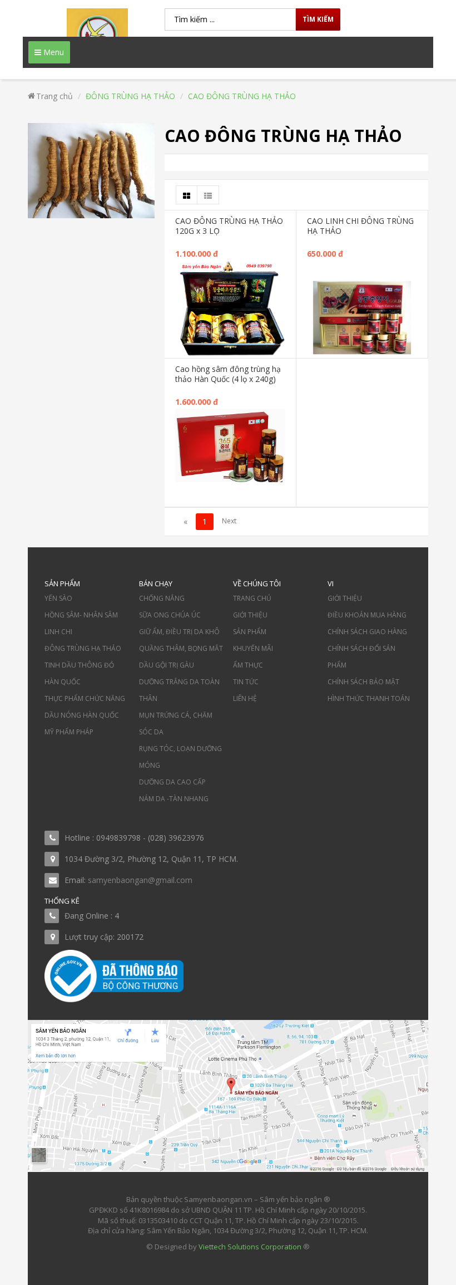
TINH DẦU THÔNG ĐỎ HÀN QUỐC (79, 673)
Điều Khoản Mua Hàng (367, 615)
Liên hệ (245, 698)
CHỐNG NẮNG (162, 598)
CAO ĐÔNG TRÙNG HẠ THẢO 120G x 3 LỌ (229, 225)
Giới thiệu (250, 615)
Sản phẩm (249, 631)
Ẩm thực (248, 665)
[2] (229, 521)
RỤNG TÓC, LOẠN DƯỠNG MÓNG (180, 757)
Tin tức (246, 681)
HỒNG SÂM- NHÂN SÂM (81, 615)
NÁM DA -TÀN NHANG (174, 798)
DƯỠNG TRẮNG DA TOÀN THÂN (179, 690)
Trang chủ (252, 598)
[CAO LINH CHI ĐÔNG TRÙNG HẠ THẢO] (362, 315)
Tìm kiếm (318, 19)
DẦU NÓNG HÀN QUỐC (81, 715)
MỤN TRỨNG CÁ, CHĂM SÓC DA (175, 723)
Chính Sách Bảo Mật (363, 681)
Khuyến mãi (253, 648)
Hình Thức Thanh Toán (369, 698)
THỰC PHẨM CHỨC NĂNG (84, 698)
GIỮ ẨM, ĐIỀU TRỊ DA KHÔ (179, 631)
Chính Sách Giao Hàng (367, 631)
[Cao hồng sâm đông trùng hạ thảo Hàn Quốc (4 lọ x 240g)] (230, 444)
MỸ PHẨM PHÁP (68, 732)
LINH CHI (58, 631)
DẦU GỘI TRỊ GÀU (166, 665)
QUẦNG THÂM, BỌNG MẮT (181, 648)
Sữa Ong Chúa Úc (170, 615)
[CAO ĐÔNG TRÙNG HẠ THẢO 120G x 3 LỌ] (230, 308)
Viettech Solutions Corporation (250, 1247)
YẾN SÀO (58, 598)
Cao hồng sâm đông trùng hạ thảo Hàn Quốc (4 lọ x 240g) (228, 374)
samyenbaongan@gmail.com (140, 880)
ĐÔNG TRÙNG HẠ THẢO (82, 648)
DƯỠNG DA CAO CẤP (172, 782)
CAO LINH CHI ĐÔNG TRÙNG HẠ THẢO (360, 225)
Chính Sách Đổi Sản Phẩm (361, 657)
